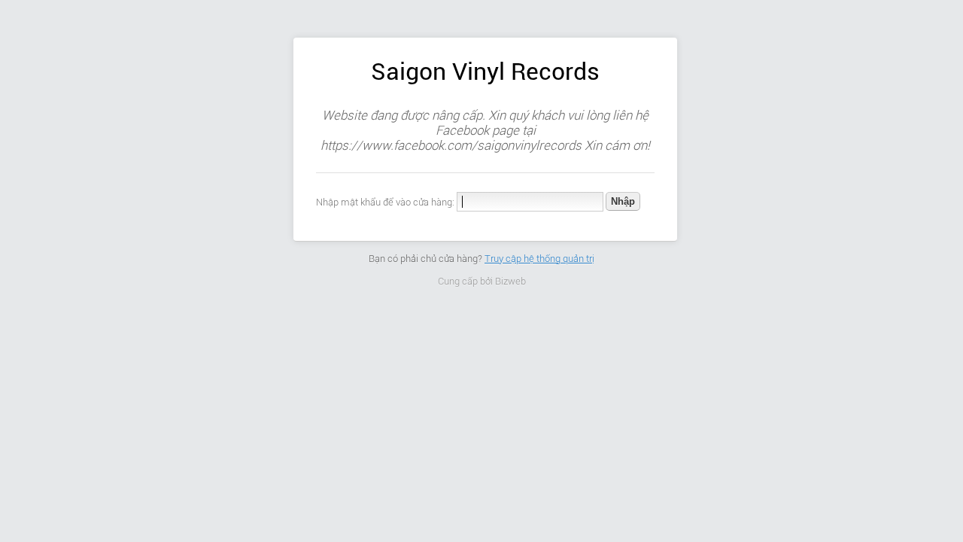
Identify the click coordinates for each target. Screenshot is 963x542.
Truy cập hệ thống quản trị (539, 258)
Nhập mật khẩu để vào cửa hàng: (385, 202)
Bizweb (510, 281)
